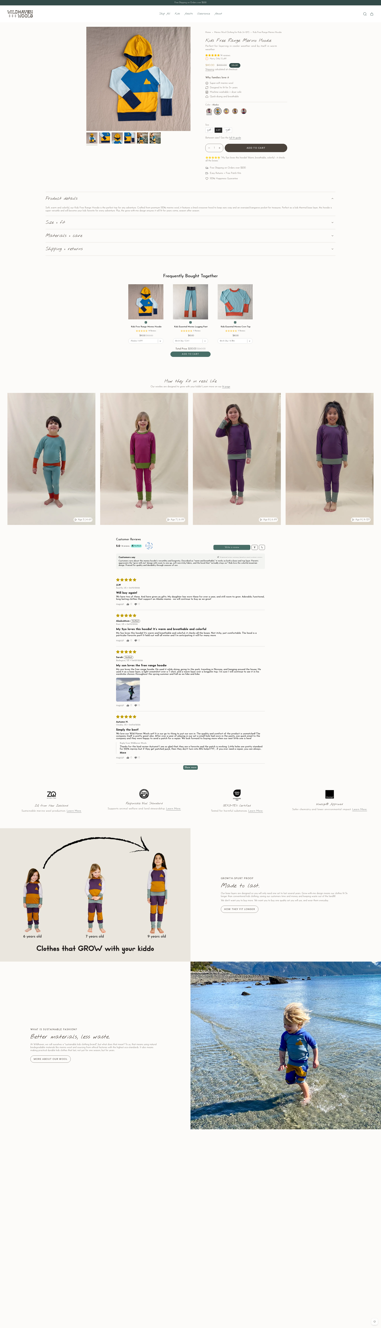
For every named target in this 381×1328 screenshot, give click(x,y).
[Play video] (75, 519)
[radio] (209, 111)
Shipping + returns (64, 249)
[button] (177, 14)
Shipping (209, 69)
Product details (62, 199)
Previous (86, 79)
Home (208, 32)
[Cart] (371, 14)
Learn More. (74, 811)
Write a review (232, 547)
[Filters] (255, 547)
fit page (226, 386)
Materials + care (64, 236)
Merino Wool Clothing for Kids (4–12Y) (231, 32)
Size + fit (55, 222)
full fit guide (235, 138)
